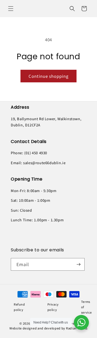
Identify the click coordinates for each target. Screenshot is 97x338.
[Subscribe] (78, 264)
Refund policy (19, 307)
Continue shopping (48, 76)
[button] (11, 8)
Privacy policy (53, 307)
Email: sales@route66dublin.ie (38, 162)
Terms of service (86, 306)
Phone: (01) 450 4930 (29, 152)
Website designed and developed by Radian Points (48, 328)
